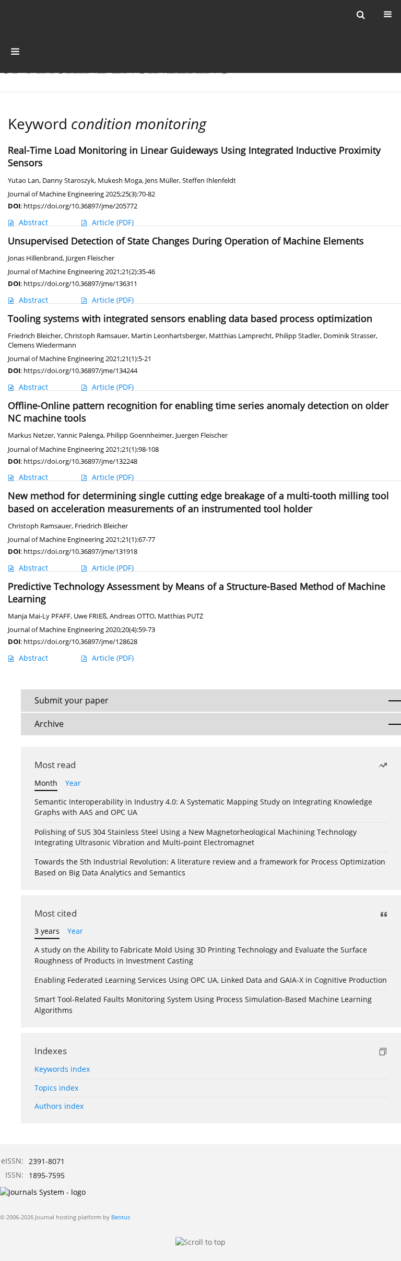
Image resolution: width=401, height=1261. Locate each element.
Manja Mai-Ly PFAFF (39, 616)
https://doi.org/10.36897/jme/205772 (80, 206)
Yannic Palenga (80, 435)
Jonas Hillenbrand (35, 258)
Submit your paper (71, 700)
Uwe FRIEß (90, 616)
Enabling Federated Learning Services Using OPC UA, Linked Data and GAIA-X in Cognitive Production (210, 980)
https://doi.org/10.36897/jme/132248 (80, 461)
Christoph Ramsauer (96, 335)
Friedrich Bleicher (34, 335)
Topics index (56, 1088)
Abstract (33, 222)
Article (113, 222)
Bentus (120, 1217)
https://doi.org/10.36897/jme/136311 (80, 283)
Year (73, 783)
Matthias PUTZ (180, 616)
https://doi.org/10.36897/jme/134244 (80, 370)
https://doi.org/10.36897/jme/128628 (80, 641)
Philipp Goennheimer (139, 435)
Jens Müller (162, 180)
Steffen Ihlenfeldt (209, 180)
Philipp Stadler (297, 335)
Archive (49, 724)
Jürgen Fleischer (90, 258)
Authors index (59, 1106)
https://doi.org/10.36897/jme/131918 (80, 551)
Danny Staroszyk (68, 180)
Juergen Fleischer (201, 435)
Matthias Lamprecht (240, 335)
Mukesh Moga (120, 180)
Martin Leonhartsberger (168, 335)
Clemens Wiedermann (42, 345)
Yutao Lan (23, 180)
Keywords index (62, 1069)
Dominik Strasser (349, 335)
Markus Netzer (31, 435)
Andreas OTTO (132, 616)
